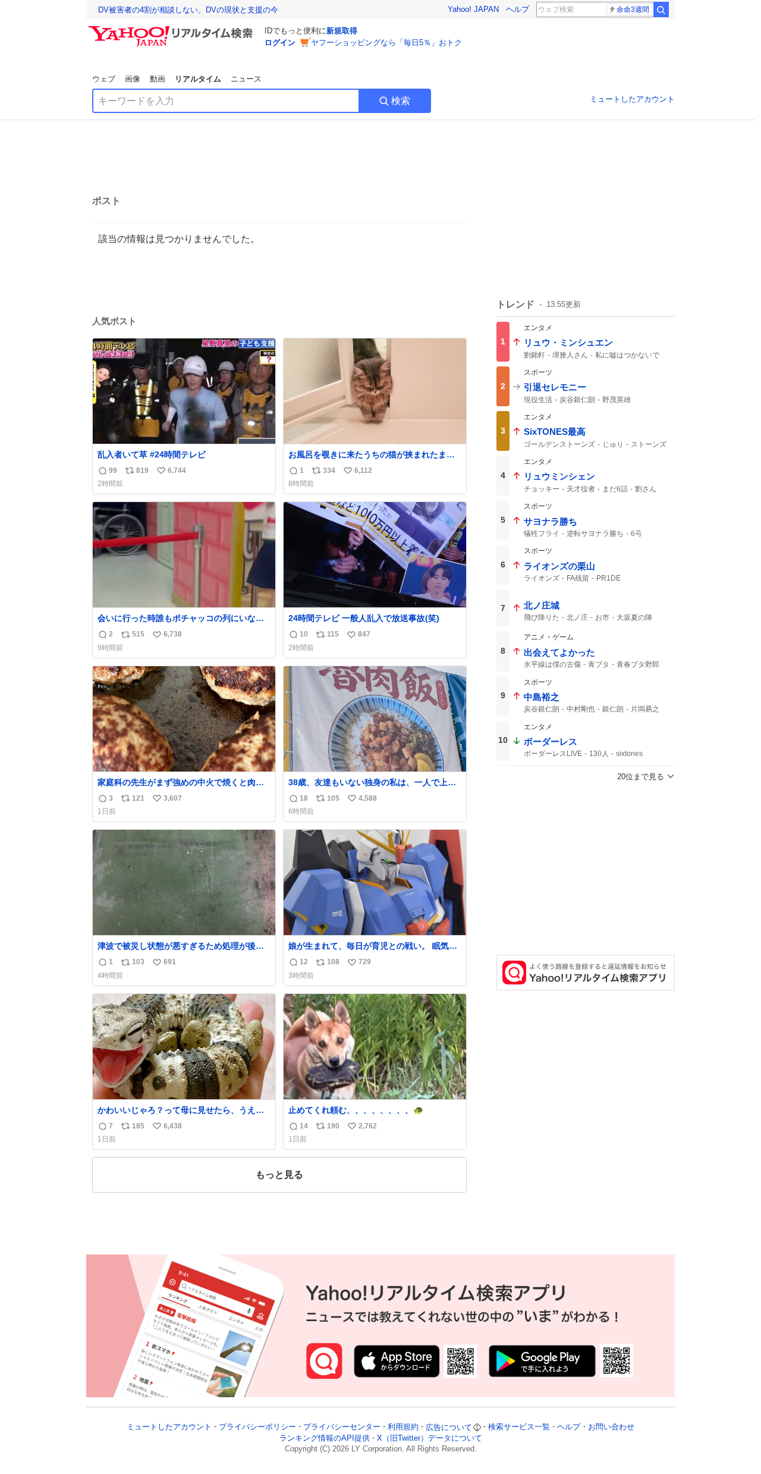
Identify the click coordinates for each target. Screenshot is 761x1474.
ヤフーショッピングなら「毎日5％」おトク (386, 42)
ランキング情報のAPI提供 (324, 1438)
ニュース (246, 78)
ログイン (280, 42)
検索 (400, 101)
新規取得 (341, 30)
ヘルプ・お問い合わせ (595, 1427)
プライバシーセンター (341, 1427)
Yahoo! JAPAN (473, 9)
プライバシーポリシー (257, 1427)
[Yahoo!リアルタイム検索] (172, 29)
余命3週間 (633, 9)
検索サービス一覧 (519, 1427)
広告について (449, 1427)
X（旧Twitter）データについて (429, 1438)
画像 (132, 78)
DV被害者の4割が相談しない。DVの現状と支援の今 (188, 9)
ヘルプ (517, 9)
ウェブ (103, 78)
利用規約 (403, 1427)
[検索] (661, 9)
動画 (157, 78)
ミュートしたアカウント (632, 99)
